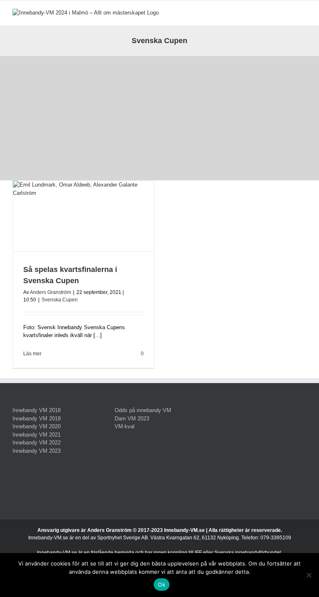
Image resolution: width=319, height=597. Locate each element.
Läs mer (32, 354)
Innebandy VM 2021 (36, 435)
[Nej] (308, 575)
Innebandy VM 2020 (36, 426)
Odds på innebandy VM (143, 410)
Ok (161, 584)
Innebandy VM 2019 (36, 418)
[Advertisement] (159, 118)
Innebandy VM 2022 (36, 442)
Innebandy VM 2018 (36, 410)
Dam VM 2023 (132, 418)
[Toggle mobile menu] (303, 13)
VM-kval (125, 426)
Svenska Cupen (60, 300)
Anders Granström (50, 292)
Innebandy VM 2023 (36, 451)
